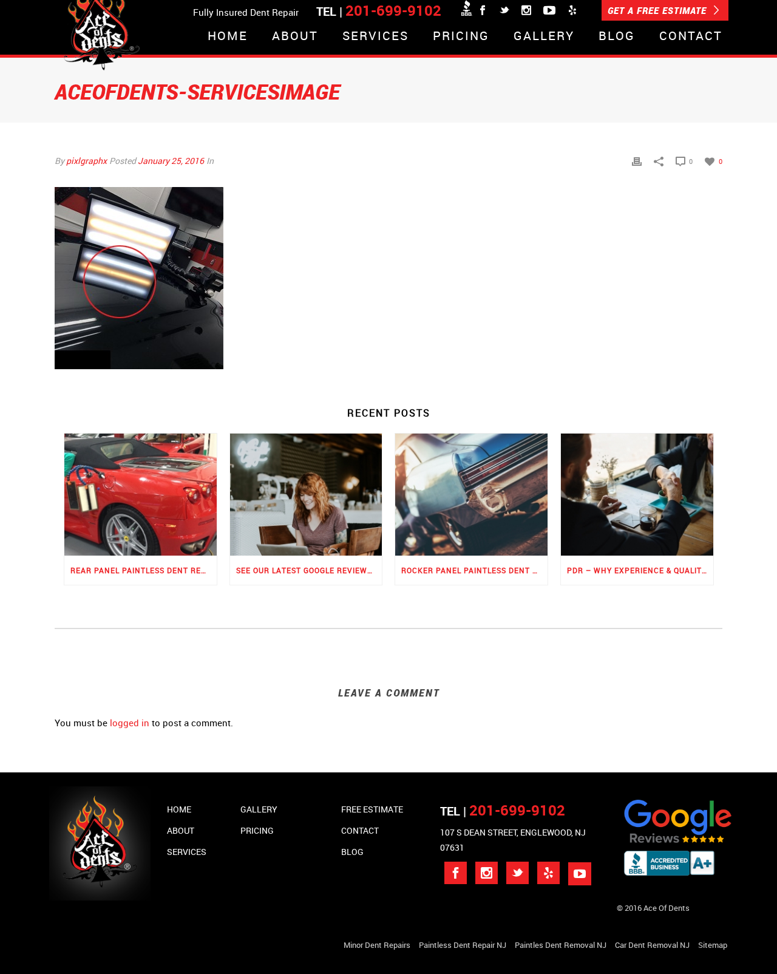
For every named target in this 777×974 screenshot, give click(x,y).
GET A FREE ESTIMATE (659, 10)
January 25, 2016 (171, 160)
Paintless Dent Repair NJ (462, 945)
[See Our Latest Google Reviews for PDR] (306, 495)
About (295, 37)
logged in (129, 723)
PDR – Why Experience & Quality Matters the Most (640, 570)
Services (375, 37)
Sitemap (712, 945)
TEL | (502, 811)
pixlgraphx (86, 160)
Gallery (544, 37)
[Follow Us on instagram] (486, 873)
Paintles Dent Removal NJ (560, 945)
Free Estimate (372, 809)
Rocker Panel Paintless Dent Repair (474, 570)
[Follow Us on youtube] (579, 873)
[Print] (637, 160)
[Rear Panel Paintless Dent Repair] (140, 495)
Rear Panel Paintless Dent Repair (143, 570)
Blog (617, 37)
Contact (690, 37)
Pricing (461, 37)
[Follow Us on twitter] (517, 873)
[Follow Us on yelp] (548, 873)
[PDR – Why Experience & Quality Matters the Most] (637, 495)
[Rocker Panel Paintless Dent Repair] (471, 495)
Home (228, 37)
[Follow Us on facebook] (455, 873)
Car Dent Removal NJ (652, 945)
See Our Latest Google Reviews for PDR (309, 570)
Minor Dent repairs (377, 945)
